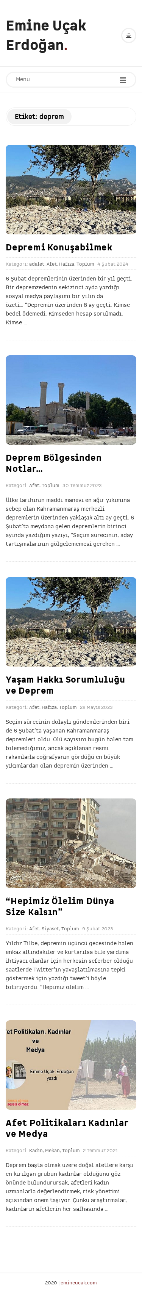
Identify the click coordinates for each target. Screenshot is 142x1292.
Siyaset (50, 928)
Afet (52, 264)
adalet (36, 264)
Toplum (85, 264)
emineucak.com (79, 1283)
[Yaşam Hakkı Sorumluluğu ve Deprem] (71, 622)
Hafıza (66, 264)
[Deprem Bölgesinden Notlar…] (71, 400)
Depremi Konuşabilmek (59, 247)
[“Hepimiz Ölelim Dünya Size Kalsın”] (71, 843)
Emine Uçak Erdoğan (46, 35)
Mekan (52, 1150)
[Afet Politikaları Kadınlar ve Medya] (71, 1065)
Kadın (36, 1150)
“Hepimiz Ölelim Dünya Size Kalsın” (60, 906)
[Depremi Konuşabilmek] (71, 189)
